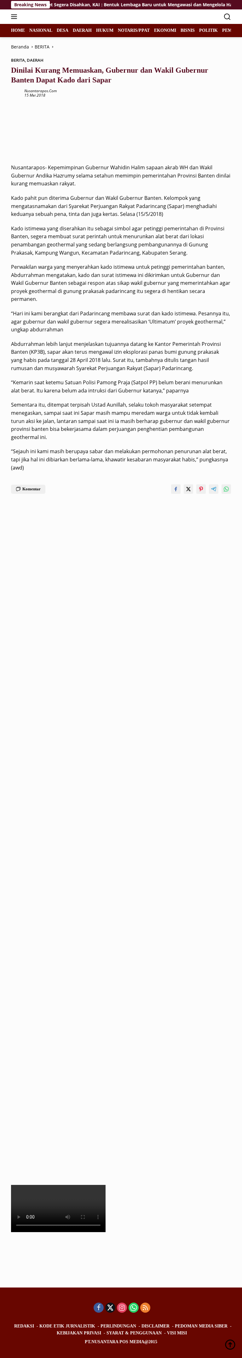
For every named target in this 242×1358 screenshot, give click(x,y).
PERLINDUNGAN (118, 1326)
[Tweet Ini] (188, 489)
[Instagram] (122, 1308)
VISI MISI (177, 1333)
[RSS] (145, 1308)
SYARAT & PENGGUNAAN (134, 1333)
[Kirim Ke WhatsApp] (226, 489)
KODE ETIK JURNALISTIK (67, 1326)
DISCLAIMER (155, 1326)
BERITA (18, 60)
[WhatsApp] (134, 1308)
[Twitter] (110, 1308)
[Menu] (15, 16)
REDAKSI (24, 1326)
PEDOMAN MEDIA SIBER (201, 1326)
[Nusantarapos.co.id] (53, 16)
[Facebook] (99, 1308)
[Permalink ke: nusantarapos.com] (16, 93)
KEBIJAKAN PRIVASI (79, 1333)
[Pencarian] (227, 17)
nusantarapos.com (40, 90)
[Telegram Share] (213, 489)
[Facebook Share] (176, 489)
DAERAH (35, 60)
